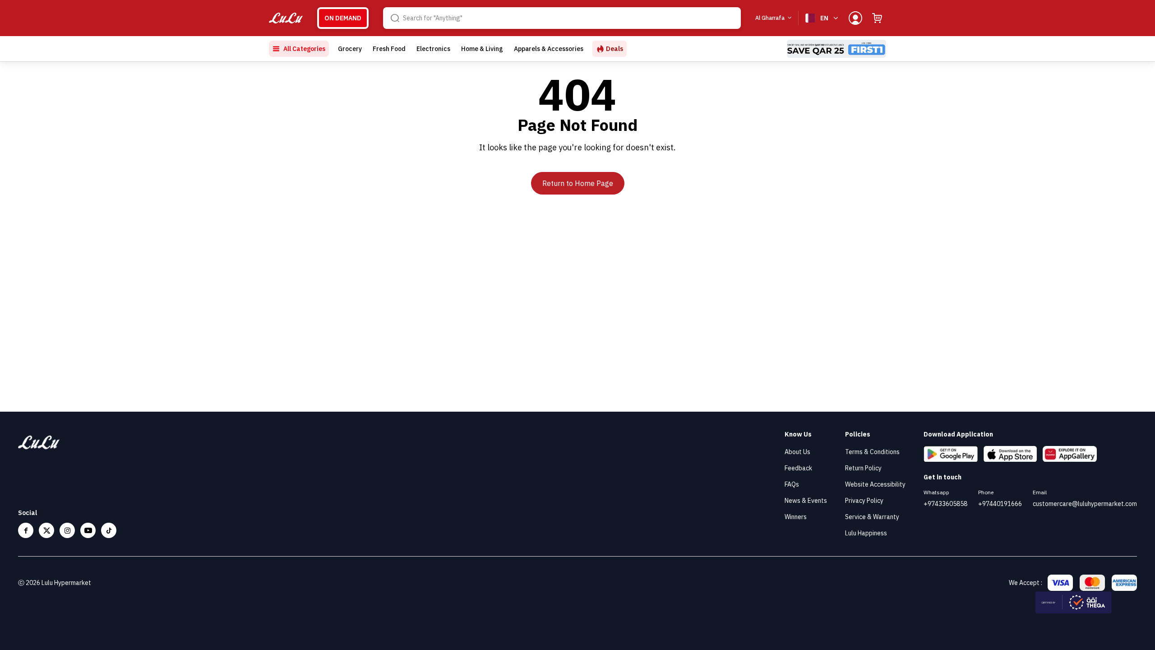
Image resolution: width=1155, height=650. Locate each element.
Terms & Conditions (872, 452)
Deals (614, 49)
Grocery (350, 49)
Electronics (433, 49)
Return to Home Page (577, 183)
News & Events (806, 501)
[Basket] (877, 18)
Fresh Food (389, 49)
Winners (796, 517)
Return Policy (863, 468)
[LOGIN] (855, 18)
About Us (797, 452)
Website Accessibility (875, 484)
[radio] (343, 18)
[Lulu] (286, 18)
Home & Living (482, 49)
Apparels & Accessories (548, 49)
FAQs (792, 484)
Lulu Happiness (866, 533)
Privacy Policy (864, 501)
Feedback (798, 468)
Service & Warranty (872, 517)
